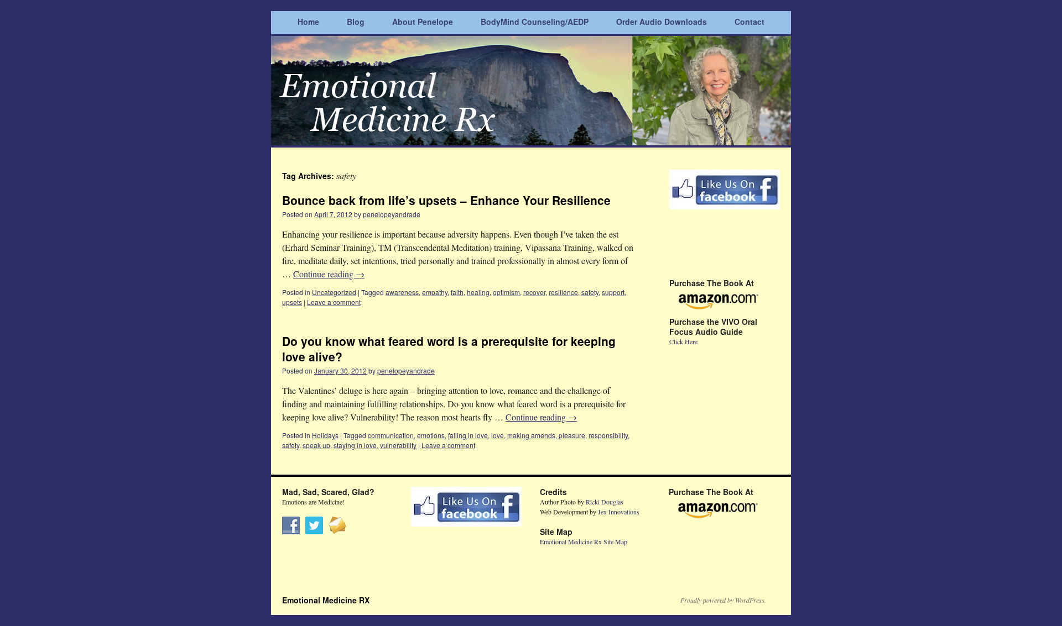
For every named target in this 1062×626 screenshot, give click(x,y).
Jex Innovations (618, 511)
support (613, 292)
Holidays (325, 435)
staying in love (355, 445)
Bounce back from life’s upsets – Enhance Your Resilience (446, 200)
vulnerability (398, 445)
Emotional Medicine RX (325, 600)
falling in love (468, 435)
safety (589, 292)
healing (478, 292)
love (497, 435)
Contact (749, 21)
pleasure (572, 435)
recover (534, 292)
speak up (316, 445)
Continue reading (329, 274)
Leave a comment (334, 302)
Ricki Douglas (604, 501)
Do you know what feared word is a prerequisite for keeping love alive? (449, 348)
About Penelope (422, 21)
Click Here (683, 341)
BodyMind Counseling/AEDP (535, 21)
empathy (434, 292)
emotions (431, 435)
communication (391, 435)
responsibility (608, 435)
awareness (402, 292)
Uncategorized (334, 292)
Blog (356, 21)
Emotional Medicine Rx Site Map (583, 541)
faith (457, 292)
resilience (563, 292)
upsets (292, 302)
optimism (506, 292)
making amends (531, 435)
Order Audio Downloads (661, 21)
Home (308, 21)
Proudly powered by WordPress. (723, 600)
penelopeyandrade (391, 214)
